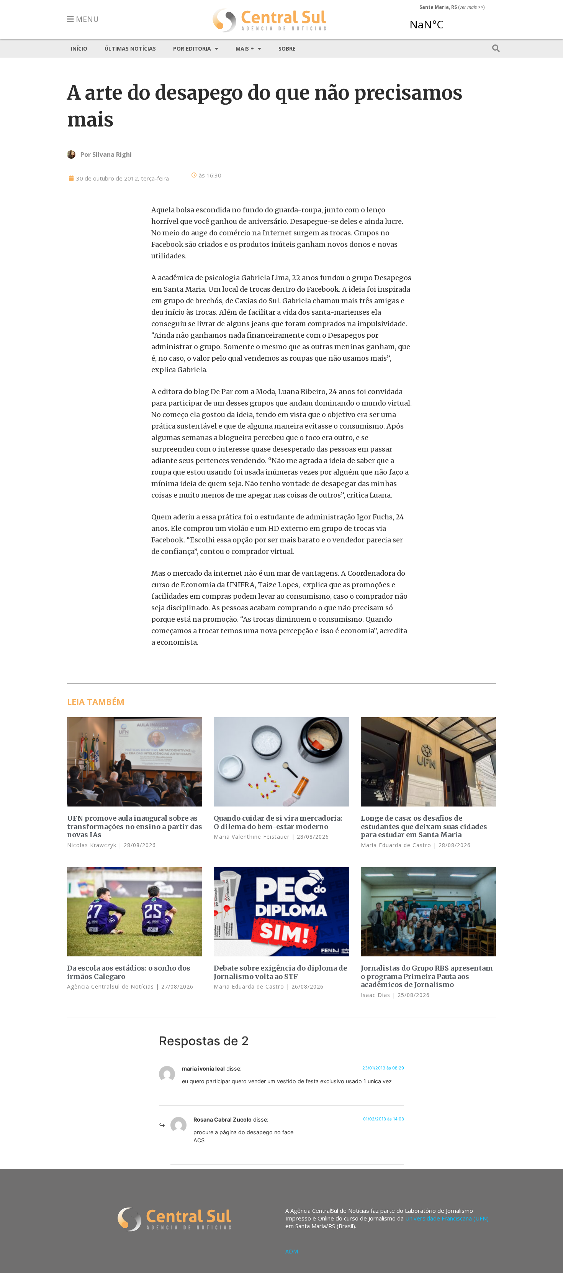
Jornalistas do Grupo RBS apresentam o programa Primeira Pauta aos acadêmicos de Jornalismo (427, 976)
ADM (291, 1251)
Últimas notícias (130, 48)
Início (79, 48)
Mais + (245, 48)
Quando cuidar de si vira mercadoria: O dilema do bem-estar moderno (278, 822)
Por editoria (192, 48)
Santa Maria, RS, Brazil (449, 20)
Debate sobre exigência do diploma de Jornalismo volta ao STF (280, 972)
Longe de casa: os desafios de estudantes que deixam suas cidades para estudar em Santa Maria (424, 826)
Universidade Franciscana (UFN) (447, 1218)
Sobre (287, 48)
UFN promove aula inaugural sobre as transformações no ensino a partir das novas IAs (134, 826)
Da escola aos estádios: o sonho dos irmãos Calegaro (128, 972)
